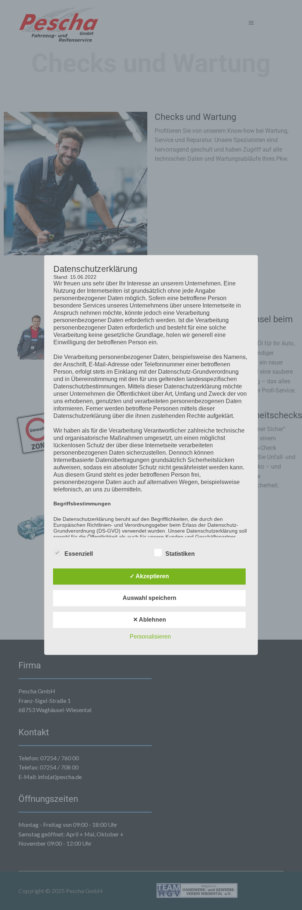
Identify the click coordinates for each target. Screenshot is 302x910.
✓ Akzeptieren (149, 576)
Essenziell (79, 554)
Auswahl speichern (149, 598)
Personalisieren (150, 637)
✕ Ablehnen (149, 620)
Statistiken (180, 554)
